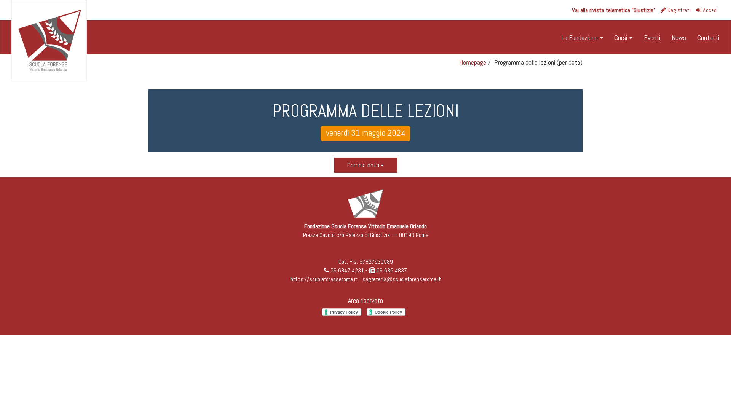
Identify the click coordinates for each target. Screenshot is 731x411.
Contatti (708, 37)
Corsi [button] (621, 37)
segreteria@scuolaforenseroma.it (401, 279)
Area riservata (365, 300)
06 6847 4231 (347, 270)
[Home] (49, 40)
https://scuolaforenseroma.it (324, 279)
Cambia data (364, 165)
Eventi (652, 37)
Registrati (678, 10)
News (679, 37)
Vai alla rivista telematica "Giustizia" (613, 10)
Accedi (709, 10)
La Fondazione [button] (580, 37)
